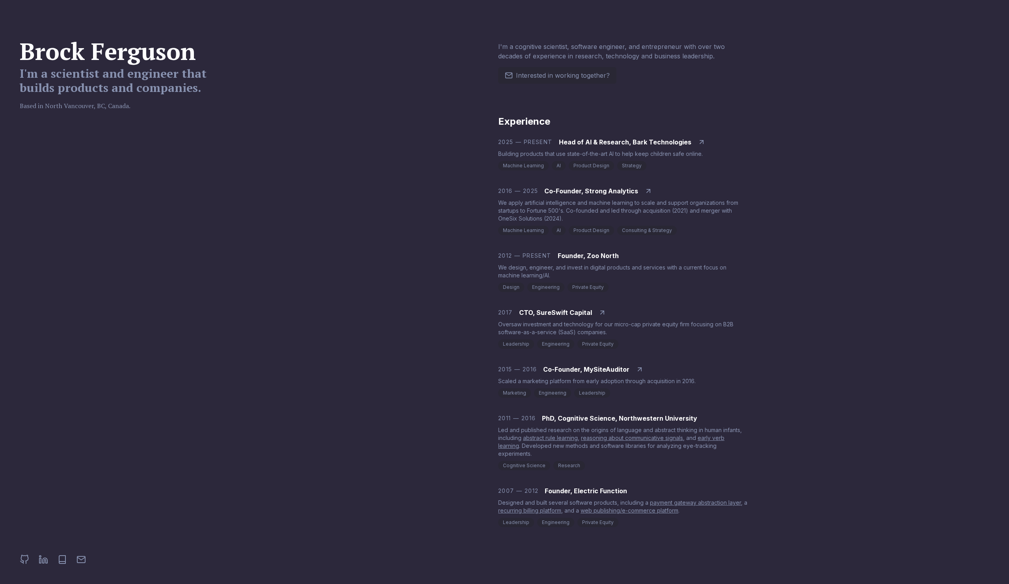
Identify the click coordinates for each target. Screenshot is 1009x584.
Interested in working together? (563, 75)
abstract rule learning (550, 437)
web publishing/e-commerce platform (629, 510)
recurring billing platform (529, 510)
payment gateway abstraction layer (695, 502)
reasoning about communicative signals (632, 437)
